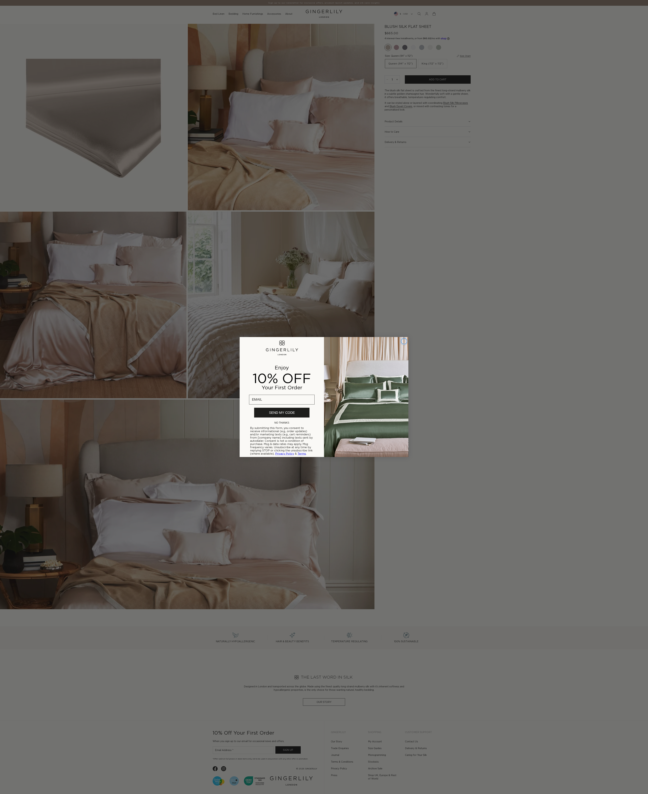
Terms (302, 453)
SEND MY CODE (282, 412)
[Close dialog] (404, 341)
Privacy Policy (284, 453)
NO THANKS (281, 422)
